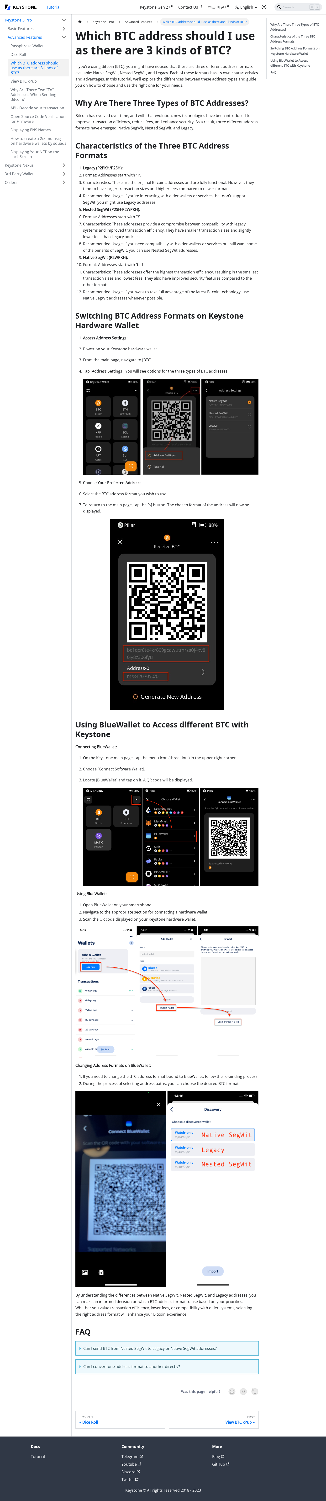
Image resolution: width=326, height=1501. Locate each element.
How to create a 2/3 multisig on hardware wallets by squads (38, 141)
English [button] (246, 7)
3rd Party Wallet (19, 173)
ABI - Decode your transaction (37, 108)
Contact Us (188, 7)
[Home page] (79, 22)
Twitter (127, 1479)
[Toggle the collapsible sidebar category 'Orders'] (64, 182)
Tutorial (53, 7)
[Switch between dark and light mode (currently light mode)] (264, 7)
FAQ (273, 72)
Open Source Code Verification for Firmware (38, 119)
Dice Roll (18, 54)
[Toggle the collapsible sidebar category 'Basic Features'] (64, 28)
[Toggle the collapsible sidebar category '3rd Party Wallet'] (64, 174)
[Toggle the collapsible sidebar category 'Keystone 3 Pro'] (64, 20)
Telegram (129, 1456)
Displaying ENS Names (31, 130)
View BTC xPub (24, 81)
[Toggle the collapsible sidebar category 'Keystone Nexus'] (64, 165)
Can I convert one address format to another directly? (131, 1366)
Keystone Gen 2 (154, 7)
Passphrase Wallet (27, 45)
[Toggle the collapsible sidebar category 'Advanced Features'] (64, 37)
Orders (11, 182)
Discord (128, 1471)
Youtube (129, 1464)
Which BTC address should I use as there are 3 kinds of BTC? (35, 67)
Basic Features (21, 28)
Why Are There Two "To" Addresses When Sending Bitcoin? (33, 94)
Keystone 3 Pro (18, 20)
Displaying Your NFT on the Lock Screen (35, 154)
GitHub (218, 1464)
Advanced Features (25, 37)
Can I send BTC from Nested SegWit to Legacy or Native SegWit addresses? (150, 1348)
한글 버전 (216, 7)
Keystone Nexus (19, 165)
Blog (216, 1456)
